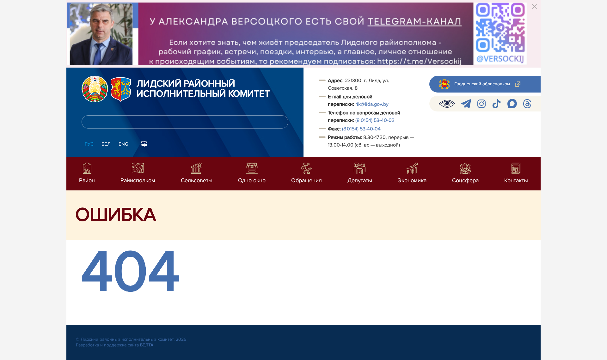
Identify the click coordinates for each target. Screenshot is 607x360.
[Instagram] (481, 103)
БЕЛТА (146, 345)
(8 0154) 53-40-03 (375, 120)
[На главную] (95, 89)
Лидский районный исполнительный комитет (203, 89)
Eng (123, 144)
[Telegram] (466, 103)
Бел (106, 144)
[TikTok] (496, 103)
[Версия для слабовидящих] (447, 103)
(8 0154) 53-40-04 (361, 129)
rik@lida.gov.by (372, 104)
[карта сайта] (144, 143)
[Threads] (527, 103)
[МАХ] (512, 103)
